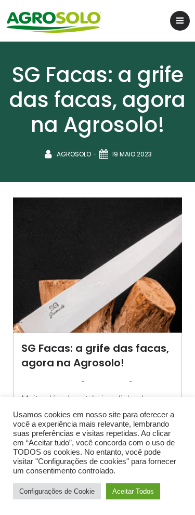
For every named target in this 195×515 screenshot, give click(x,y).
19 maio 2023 (132, 154)
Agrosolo (74, 154)
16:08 (143, 381)
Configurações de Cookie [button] (57, 491)
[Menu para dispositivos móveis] (180, 21)
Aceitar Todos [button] (133, 491)
